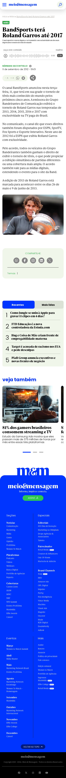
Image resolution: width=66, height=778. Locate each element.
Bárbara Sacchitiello (15, 66)
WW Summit (11, 602)
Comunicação (12, 526)
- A (6, 77)
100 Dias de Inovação (47, 526)
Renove (41, 648)
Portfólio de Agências (15, 573)
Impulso (41, 589)
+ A (12, 77)
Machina (41, 604)
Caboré (9, 617)
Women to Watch (45, 670)
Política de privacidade (47, 656)
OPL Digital (43, 585)
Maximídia (10, 609)
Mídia (12, 16)
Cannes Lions (12, 586)
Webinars (10, 566)
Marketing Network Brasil (17, 668)
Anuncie (41, 652)
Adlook (41, 630)
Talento (41, 540)
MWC (8, 594)
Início (5, 16)
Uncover (41, 616)
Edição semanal (44, 666)
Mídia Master (12, 658)
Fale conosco (43, 660)
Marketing (10, 530)
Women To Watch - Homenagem (14, 690)
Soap (40, 573)
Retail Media (43, 549)
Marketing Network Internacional (14, 712)
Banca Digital (12, 569)
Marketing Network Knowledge (14, 683)
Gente (9, 537)
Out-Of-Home (44, 557)
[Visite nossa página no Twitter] (26, 772)
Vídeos (9, 562)
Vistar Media (43, 600)
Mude (40, 619)
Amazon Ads (43, 581)
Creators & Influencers (48, 553)
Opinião (9, 541)
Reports (9, 577)
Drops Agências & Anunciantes (46, 535)
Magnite (41, 612)
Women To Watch (13, 549)
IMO (40, 577)
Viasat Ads (42, 608)
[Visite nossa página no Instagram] (33, 772)
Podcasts (10, 558)
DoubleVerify (43, 626)
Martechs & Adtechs (47, 561)
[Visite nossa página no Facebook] (19, 772)
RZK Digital (43, 622)
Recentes (18, 305)
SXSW (8, 590)
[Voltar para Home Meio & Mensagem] (26, 5)
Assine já (33, 498)
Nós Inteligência (45, 596)
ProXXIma (10, 545)
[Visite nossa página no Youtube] (46, 772)
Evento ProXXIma (14, 605)
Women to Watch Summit (17, 649)
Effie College (11, 726)
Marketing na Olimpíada (48, 530)
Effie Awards (11, 613)
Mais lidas (48, 305)
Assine (40, 645)
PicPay (41, 593)
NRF (8, 598)
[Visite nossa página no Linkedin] (40, 772)
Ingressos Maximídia (42, 679)
